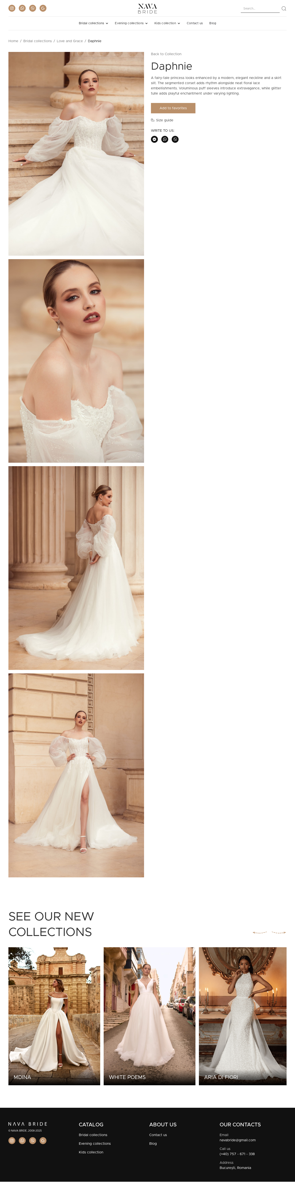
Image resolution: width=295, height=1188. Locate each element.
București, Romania (235, 1168)
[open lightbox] (76, 155)
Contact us (195, 23)
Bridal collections (37, 41)
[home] (147, 9)
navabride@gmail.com (238, 1140)
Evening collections (95, 1143)
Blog (212, 23)
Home (13, 41)
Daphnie (95, 41)
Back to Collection (166, 54)
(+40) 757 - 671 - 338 (237, 1154)
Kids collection (91, 1152)
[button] (94, 23)
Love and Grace (70, 41)
